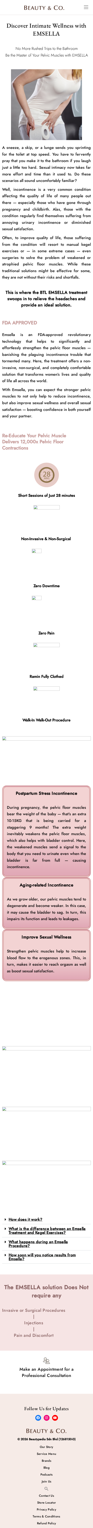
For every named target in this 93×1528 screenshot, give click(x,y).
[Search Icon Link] (46, 1488)
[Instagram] (47, 1418)
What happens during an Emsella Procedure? (38, 1244)
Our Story (46, 1447)
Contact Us (46, 1495)
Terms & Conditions (46, 1516)
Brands (46, 1461)
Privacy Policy (46, 1509)
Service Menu (46, 1454)
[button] (46, 1219)
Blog (46, 1467)
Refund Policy (46, 1523)
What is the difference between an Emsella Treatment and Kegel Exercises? (47, 1230)
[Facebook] (38, 1418)
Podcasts (46, 1474)
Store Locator (46, 1502)
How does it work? (25, 1219)
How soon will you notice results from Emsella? (42, 1257)
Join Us (46, 1481)
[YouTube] (55, 1418)
